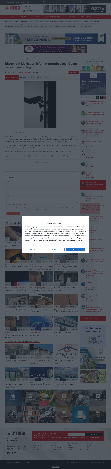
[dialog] (55, 234)
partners (33, 226)
